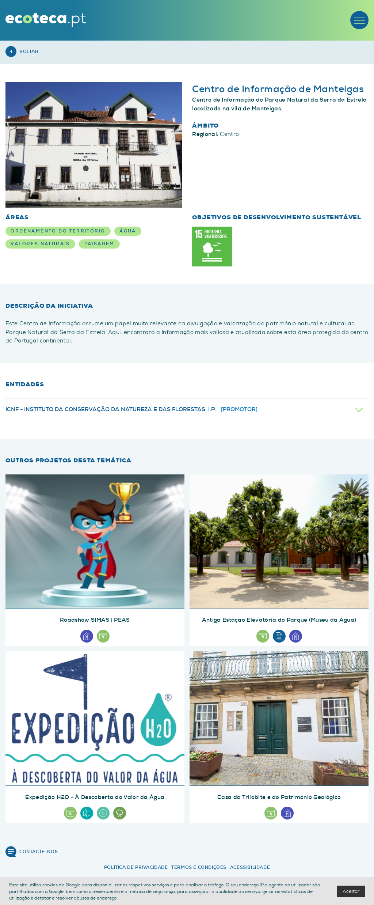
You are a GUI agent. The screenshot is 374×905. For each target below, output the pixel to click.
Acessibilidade (250, 867)
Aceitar (351, 891)
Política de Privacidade (136, 867)
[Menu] (359, 20)
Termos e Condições (198, 867)
